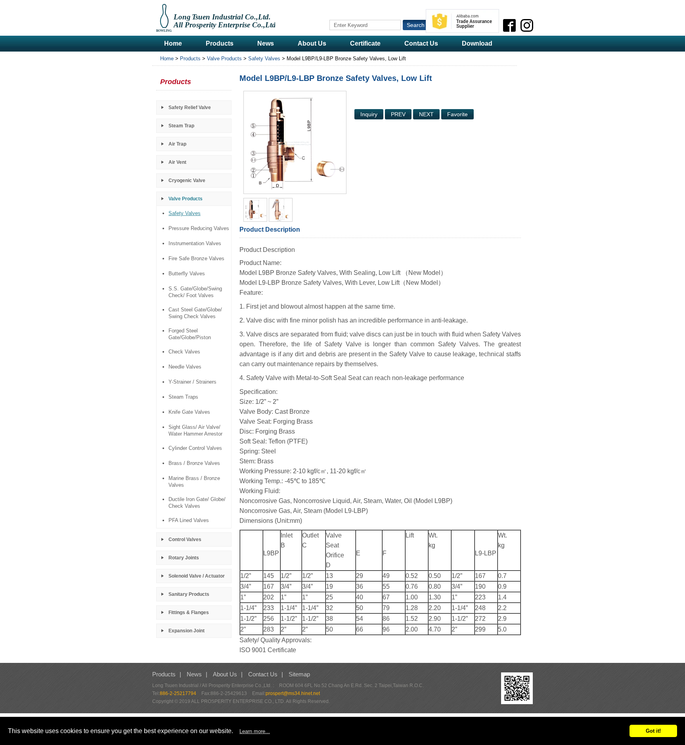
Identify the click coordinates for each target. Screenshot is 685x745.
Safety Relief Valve (189, 107)
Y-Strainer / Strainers (192, 382)
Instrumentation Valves (194, 243)
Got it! (653, 731)
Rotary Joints (183, 558)
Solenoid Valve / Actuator (196, 576)
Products (219, 43)
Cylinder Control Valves (195, 448)
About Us (312, 43)
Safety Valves (264, 58)
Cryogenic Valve (186, 180)
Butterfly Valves (186, 273)
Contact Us (421, 43)
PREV (398, 114)
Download (477, 43)
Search (416, 25)
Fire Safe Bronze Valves (196, 258)
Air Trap (177, 144)
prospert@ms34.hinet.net (293, 693)
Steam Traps (183, 397)
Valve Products (224, 58)
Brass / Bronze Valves (194, 463)
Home (173, 43)
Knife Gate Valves (189, 412)
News (265, 43)
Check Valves (184, 352)
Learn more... (254, 731)
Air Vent (177, 162)
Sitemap (299, 674)
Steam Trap (181, 126)
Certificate (365, 43)
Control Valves (184, 539)
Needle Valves (184, 367)
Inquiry (368, 114)
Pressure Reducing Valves (198, 228)
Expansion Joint (186, 631)
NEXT (426, 114)
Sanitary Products (188, 594)
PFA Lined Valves (188, 520)
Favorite (457, 114)
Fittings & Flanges (188, 612)
